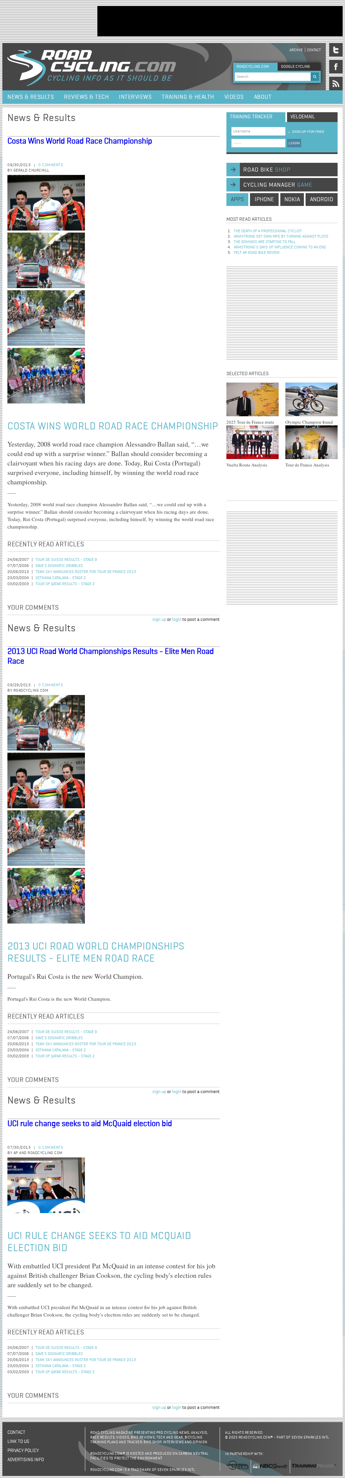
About (263, 97)
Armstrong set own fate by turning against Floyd (281, 237)
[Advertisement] (220, 21)
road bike (266, 170)
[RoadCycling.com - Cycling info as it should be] (91, 66)
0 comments (50, 165)
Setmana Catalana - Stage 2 (60, 578)
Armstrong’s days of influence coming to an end (280, 247)
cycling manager (277, 185)
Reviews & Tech (86, 97)
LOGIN (294, 143)
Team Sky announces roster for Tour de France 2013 (85, 572)
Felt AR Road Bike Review (257, 253)
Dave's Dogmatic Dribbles (59, 566)
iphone (264, 200)
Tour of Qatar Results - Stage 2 (65, 584)
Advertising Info (25, 1459)
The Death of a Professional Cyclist (268, 231)
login (176, 619)
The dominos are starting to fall (265, 242)
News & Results (30, 97)
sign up (159, 619)
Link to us (18, 1441)
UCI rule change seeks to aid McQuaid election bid (89, 1124)
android (321, 200)
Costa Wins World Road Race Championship (79, 141)
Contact (314, 50)
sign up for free (305, 131)
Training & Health (188, 97)
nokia (292, 200)
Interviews (135, 97)
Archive (296, 50)
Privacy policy (23, 1450)
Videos (234, 97)
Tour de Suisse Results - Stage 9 (66, 560)
